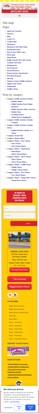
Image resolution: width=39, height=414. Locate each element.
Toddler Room (16, 167)
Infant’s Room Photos (19, 154)
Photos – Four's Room (15, 322)
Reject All (19, 407)
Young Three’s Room (18, 180)
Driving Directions (13, 49)
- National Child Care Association (17, 364)
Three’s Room (16, 159)
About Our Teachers (14, 31)
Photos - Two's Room (22, 172)
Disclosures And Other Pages (17, 47)
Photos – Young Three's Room (18, 339)
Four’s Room (16, 143)
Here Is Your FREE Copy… (17, 52)
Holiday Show (16, 112)
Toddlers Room (12, 89)
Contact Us (11, 39)
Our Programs (12, 68)
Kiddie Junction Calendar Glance (19, 312)
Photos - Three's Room (23, 157)
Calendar (14, 122)
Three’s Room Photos (19, 162)
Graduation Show (17, 114)
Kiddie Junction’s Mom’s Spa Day (23, 109)
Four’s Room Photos (18, 146)
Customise (8, 407)
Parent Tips (19, 136)
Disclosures (11, 44)
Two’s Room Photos (18, 175)
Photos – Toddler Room (16, 332)
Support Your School (14, 84)
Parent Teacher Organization (17, 73)
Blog (8, 36)
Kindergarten (12, 65)
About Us (10, 34)
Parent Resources (13, 70)
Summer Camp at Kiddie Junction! (19, 81)
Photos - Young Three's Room (25, 178)
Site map (10, 78)
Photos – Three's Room (16, 329)
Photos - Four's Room (22, 141)
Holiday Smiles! (17, 101)
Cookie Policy (12, 42)
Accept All (30, 407)
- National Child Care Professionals (18, 367)
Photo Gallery (20, 138)
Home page (11, 55)
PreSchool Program (14, 76)
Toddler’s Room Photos (19, 170)
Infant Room (11, 57)
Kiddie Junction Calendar (24, 120)
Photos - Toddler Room (23, 164)
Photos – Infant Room (15, 325)
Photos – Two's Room (15, 335)
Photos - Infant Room (22, 149)
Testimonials (11, 86)
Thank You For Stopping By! (21, 117)
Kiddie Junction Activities (24, 99)
